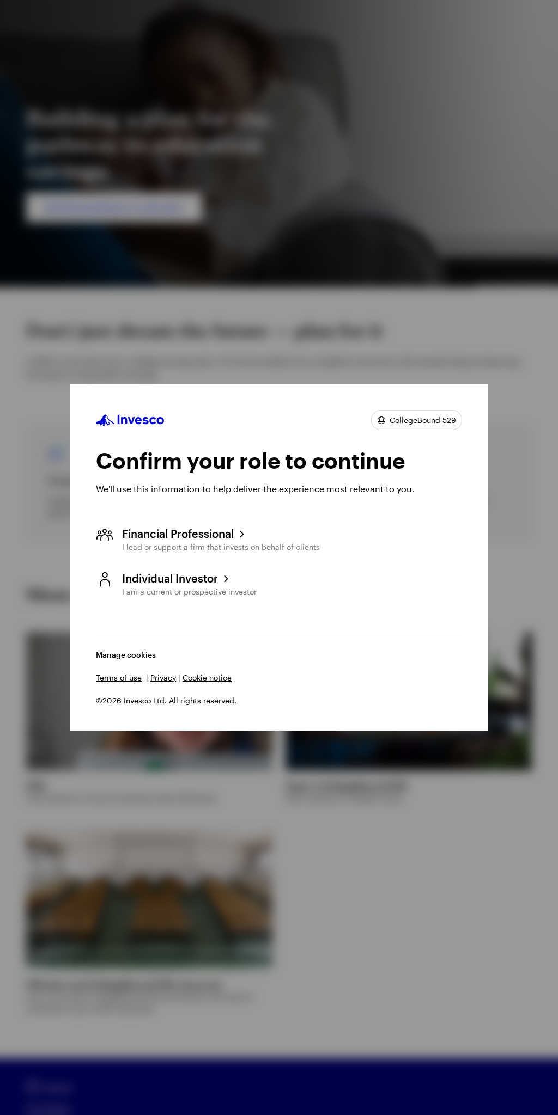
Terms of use (119, 677)
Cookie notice (207, 677)
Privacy (163, 677)
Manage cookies (126, 655)
